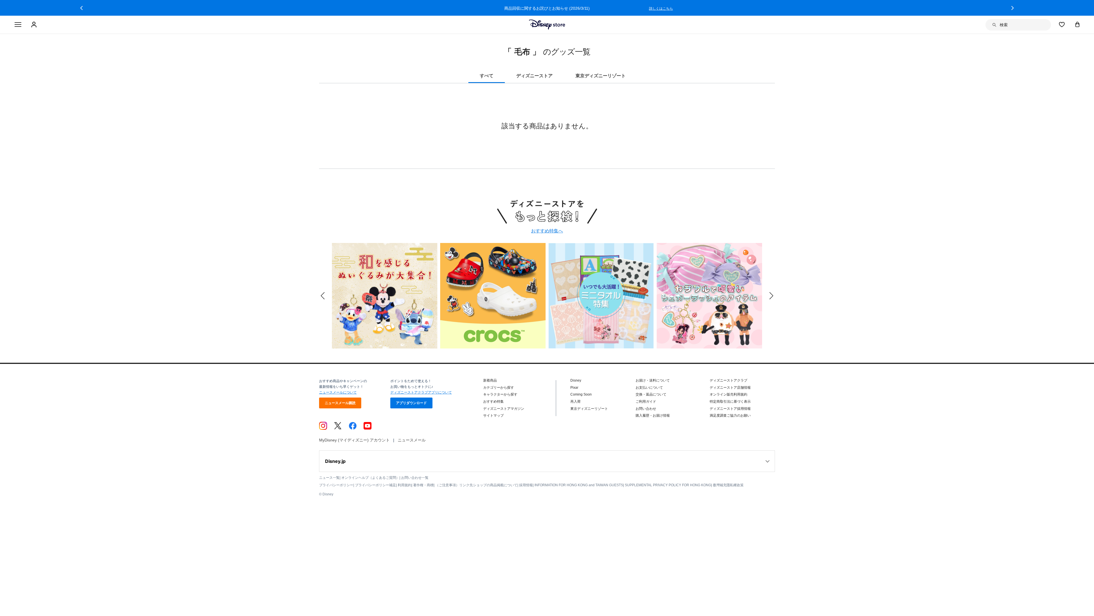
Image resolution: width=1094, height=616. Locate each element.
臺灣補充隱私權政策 (728, 485)
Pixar (574, 388)
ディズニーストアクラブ (728, 380)
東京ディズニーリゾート (589, 409)
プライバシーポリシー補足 (375, 485)
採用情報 (526, 485)
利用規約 (404, 485)
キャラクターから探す (500, 394)
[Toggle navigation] (18, 25)
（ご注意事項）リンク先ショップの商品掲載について (476, 485)
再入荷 (575, 402)
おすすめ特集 (493, 402)
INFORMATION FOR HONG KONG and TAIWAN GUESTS (578, 485)
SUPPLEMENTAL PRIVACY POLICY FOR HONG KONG (668, 485)
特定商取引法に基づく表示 (730, 402)
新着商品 (490, 380)
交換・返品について (651, 394)
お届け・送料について (653, 380)
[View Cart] (1077, 24)
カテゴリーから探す (498, 388)
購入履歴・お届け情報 (653, 416)
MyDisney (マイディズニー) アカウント (354, 440)
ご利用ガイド (646, 402)
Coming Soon (581, 394)
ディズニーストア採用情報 (730, 409)
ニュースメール (412, 440)
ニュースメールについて (338, 392)
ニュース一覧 (329, 478)
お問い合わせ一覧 (414, 478)
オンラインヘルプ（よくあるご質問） (370, 478)
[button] (81, 8)
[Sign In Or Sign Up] (34, 25)
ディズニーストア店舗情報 (730, 388)
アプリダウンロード (411, 403)
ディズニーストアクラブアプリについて (421, 392)
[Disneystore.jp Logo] (547, 24)
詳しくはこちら (661, 9)
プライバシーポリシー (336, 485)
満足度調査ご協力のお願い (730, 416)
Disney (575, 380)
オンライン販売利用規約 (728, 394)
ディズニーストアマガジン (503, 409)
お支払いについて (649, 388)
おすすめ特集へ (547, 230)
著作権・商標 (423, 485)
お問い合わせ (646, 409)
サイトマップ (493, 416)
